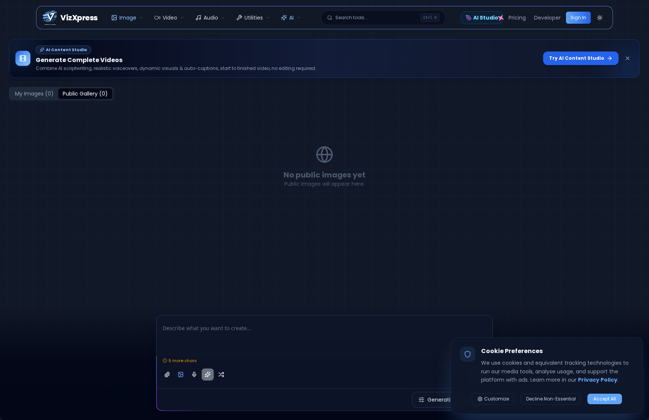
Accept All (604, 399)
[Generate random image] (221, 374)
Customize (496, 399)
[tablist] (61, 93)
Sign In (578, 17)
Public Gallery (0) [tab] (85, 93)
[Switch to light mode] (600, 17)
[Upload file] (167, 374)
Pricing (517, 17)
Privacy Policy (597, 380)
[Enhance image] (208, 374)
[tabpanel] (324, 166)
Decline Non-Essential (551, 399)
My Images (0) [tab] (34, 93)
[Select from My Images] (181, 374)
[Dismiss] (628, 58)
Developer (547, 17)
